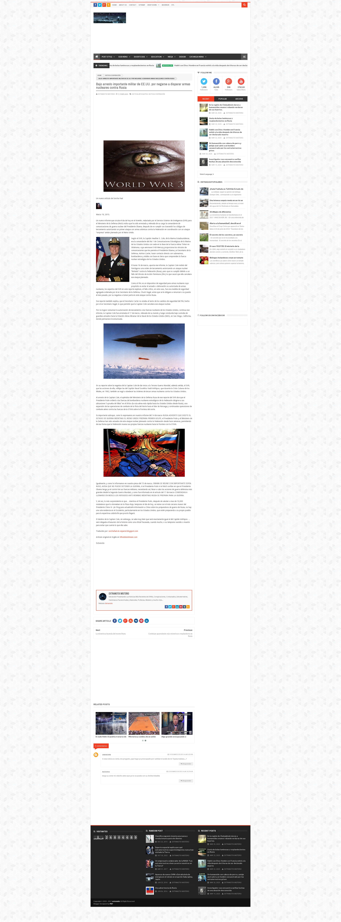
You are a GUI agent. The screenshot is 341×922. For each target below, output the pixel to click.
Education (156, 57)
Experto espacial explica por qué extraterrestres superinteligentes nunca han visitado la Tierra (174, 849)
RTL (173, 5)
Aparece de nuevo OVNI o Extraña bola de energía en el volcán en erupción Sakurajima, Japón (174, 876)
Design (182, 57)
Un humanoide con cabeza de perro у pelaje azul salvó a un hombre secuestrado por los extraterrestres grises (225, 147)
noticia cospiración (112, 75)
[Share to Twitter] (101, 732)
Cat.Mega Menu (196, 57)
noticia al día (121, 65)
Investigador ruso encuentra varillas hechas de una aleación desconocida (225, 160)
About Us (123, 5)
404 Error (165, 5)
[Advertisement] (199, 30)
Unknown (106, 755)
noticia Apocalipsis (140, 94)
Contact (132, 5)
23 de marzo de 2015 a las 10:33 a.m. (180, 771)
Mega (170, 57)
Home (114, 5)
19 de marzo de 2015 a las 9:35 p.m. (181, 754)
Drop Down (152, 5)
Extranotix (109, 603)
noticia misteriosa (227, 65)
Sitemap (142, 5)
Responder (187, 764)
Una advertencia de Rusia (166, 888)
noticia (122, 714)
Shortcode (139, 57)
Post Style (107, 57)
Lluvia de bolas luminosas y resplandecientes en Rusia (221, 119)
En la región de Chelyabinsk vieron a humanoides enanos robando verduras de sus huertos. (226, 107)
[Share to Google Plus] (104, 732)
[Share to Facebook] (98, 732)
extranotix (116, 901)
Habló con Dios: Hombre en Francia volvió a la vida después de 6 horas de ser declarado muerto (170, 65)
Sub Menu (123, 57)
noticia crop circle (150, 714)
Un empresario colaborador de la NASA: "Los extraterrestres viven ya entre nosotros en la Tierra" (173, 863)
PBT (111, 904)
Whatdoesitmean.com (128, 537)
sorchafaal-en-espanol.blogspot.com (123, 531)
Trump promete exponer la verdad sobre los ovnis (111, 737)
